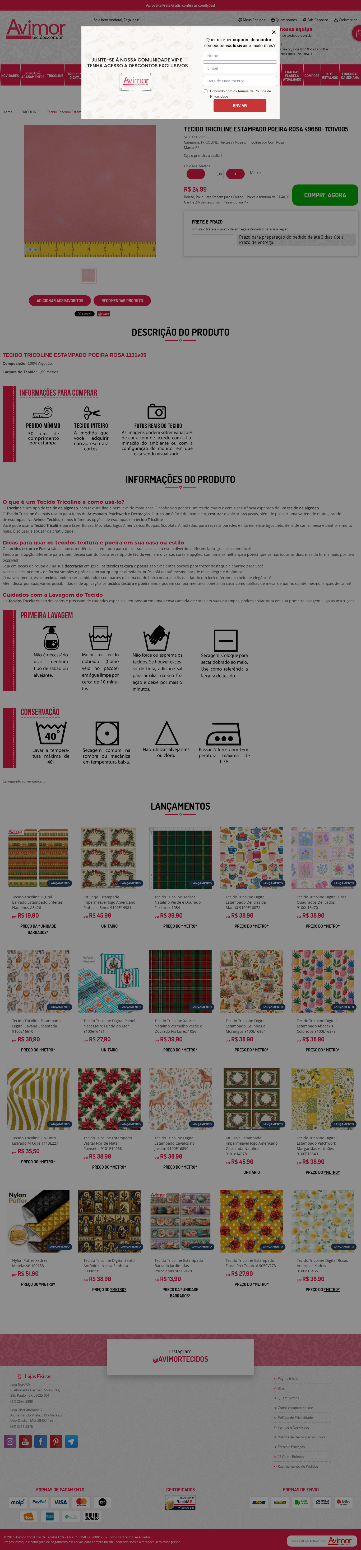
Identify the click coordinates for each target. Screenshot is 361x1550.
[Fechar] (274, 32)
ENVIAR (240, 105)
